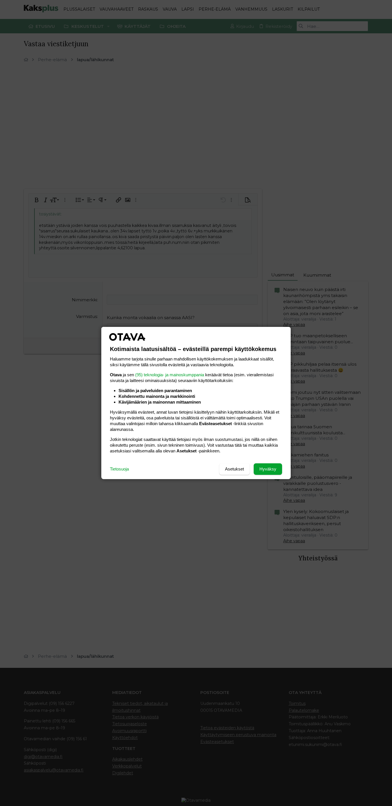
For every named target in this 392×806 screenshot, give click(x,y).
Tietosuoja (119, 468)
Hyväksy (267, 468)
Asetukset (234, 468)
